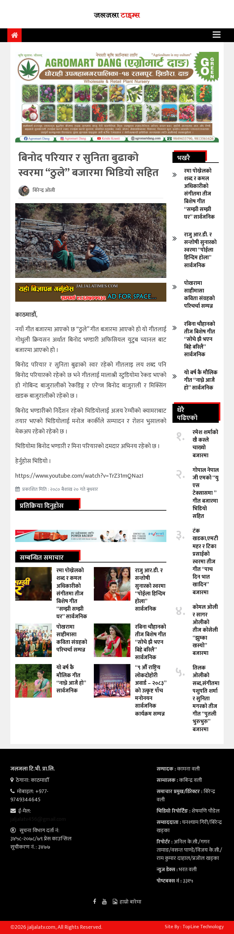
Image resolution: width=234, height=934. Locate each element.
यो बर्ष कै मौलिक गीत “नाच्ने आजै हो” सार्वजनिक (71, 679)
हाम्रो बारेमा (130, 902)
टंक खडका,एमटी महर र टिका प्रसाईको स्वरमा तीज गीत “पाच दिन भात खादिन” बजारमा (205, 561)
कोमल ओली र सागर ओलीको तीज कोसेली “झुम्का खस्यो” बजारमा (205, 630)
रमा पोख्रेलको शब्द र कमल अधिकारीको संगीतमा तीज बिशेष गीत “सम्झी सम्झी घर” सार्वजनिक (71, 593)
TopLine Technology (203, 927)
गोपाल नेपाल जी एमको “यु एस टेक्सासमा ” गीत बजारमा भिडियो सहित (206, 493)
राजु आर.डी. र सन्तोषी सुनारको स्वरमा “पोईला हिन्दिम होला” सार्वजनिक (150, 590)
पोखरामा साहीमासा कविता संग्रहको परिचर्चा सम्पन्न (71, 639)
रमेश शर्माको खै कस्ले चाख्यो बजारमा (205, 444)
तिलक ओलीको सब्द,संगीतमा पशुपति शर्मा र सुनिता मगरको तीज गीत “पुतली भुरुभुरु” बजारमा (206, 698)
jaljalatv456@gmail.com (38, 819)
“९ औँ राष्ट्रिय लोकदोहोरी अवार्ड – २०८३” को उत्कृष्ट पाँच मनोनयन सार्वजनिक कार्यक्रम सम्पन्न (150, 690)
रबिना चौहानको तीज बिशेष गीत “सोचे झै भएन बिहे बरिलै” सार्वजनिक (150, 643)
